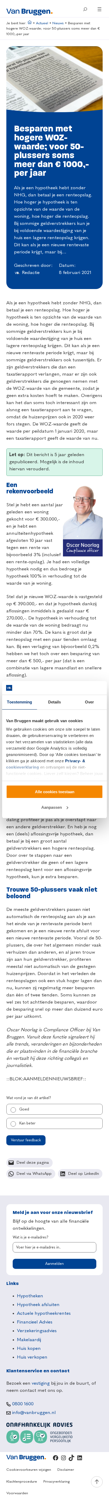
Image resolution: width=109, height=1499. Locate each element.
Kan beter (27, 1123)
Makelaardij (29, 1339)
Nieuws (58, 23)
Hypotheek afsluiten (38, 1304)
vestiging (41, 1383)
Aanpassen (51, 807)
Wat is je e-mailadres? (30, 1237)
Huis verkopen (32, 1357)
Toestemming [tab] (19, 702)
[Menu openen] (99, 9)
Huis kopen (29, 1348)
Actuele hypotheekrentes (44, 1313)
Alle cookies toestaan (54, 791)
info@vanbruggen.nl (34, 1412)
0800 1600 (23, 1404)
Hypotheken (30, 1296)
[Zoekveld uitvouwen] (84, 9)
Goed (24, 1109)
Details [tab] (54, 702)
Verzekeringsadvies (37, 1330)
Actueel (42, 23)
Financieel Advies (34, 1322)
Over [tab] (89, 702)
